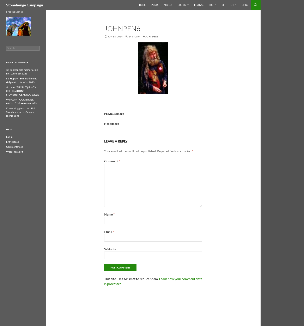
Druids (182, 5)
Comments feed (14, 146)
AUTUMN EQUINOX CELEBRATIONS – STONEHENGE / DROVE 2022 (22, 91)
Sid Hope (11, 78)
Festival (199, 5)
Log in (9, 136)
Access (168, 5)
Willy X (10, 99)
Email (109, 232)
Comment (112, 161)
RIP (223, 5)
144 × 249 (134, 36)
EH (232, 5)
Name (109, 214)
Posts (154, 5)
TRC (211, 5)
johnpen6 (151, 36)
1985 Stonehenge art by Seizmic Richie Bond (20, 112)
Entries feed (12, 141)
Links (245, 5)
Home (142, 5)
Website (110, 249)
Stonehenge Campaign (24, 5)
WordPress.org (14, 151)
